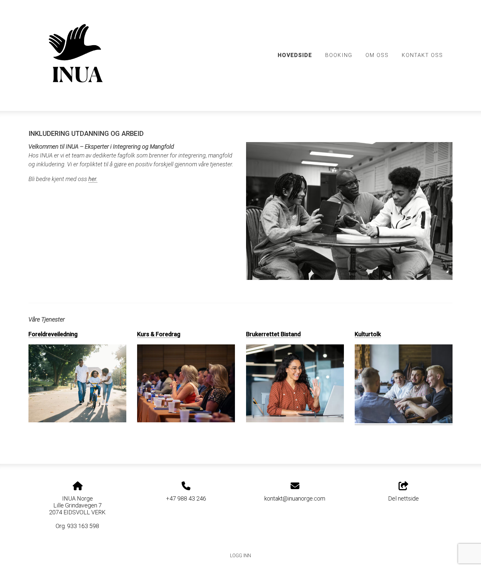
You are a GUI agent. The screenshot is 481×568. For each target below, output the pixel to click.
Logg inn (240, 556)
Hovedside (295, 55)
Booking (338, 55)
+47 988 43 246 (186, 498)
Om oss (377, 55)
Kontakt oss (422, 55)
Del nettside (403, 498)
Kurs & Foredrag (158, 334)
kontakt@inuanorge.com (294, 498)
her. (93, 178)
